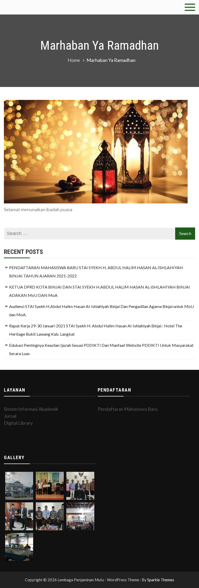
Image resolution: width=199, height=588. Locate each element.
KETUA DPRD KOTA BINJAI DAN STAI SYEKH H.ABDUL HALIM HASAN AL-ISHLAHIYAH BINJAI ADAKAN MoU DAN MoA (99, 291)
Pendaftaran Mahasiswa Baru (128, 409)
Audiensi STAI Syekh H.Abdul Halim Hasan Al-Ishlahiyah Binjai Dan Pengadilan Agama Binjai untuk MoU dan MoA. (101, 310)
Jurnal (10, 416)
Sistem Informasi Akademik (31, 409)
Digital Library (18, 423)
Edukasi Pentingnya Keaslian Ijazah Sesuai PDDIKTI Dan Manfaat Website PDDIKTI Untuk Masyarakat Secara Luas (101, 349)
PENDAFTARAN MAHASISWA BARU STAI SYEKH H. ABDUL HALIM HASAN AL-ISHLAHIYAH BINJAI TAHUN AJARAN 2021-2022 (96, 271)
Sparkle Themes (160, 579)
